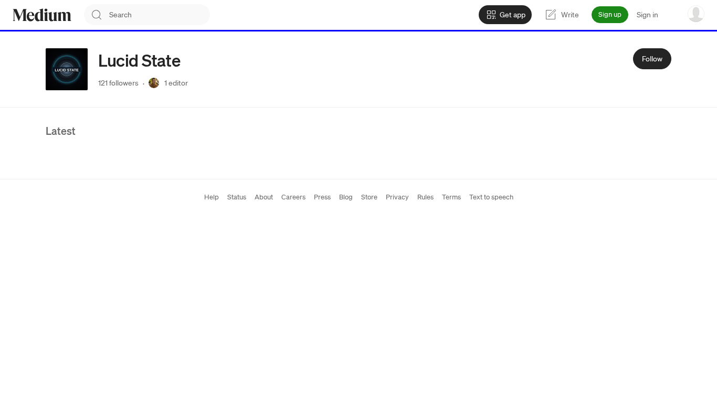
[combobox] (159, 14)
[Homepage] (42, 15)
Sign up (609, 14)
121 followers (118, 83)
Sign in (647, 14)
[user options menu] (696, 13)
